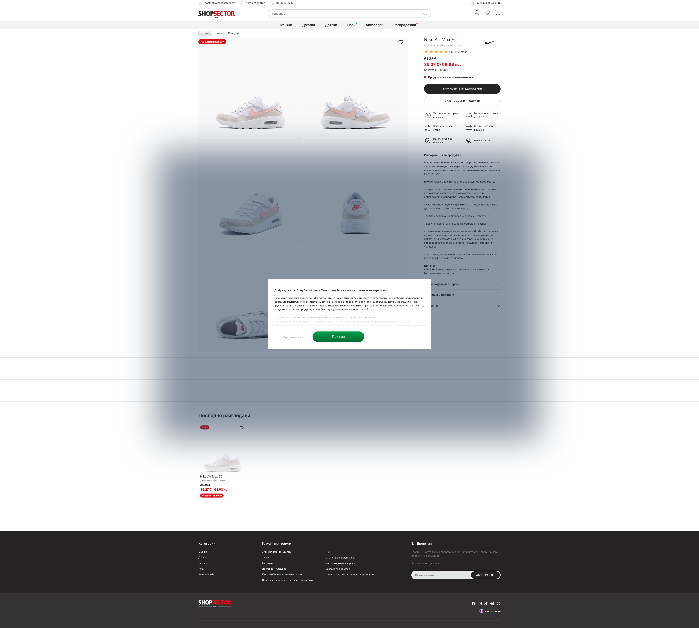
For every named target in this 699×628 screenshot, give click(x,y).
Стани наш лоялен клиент (341, 557)
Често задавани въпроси (340, 563)
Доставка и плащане (274, 568)
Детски (331, 25)
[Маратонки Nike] (491, 42)
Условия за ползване (338, 568)
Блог (328, 551)
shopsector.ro (493, 611)
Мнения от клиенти (489, 2)
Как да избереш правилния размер (282, 574)
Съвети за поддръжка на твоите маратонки (287, 580)
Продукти (234, 33)
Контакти (267, 563)
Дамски (308, 25)
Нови (351, 25)
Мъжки (286, 25)
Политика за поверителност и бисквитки (350, 574)
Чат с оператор (255, 2)
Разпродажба (405, 25)
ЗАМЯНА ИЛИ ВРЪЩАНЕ (276, 551)
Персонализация (293, 337)
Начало (219, 33)
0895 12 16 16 (285, 2)
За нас (266, 557)
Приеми (338, 336)
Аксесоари (374, 25)
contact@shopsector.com (220, 2)
